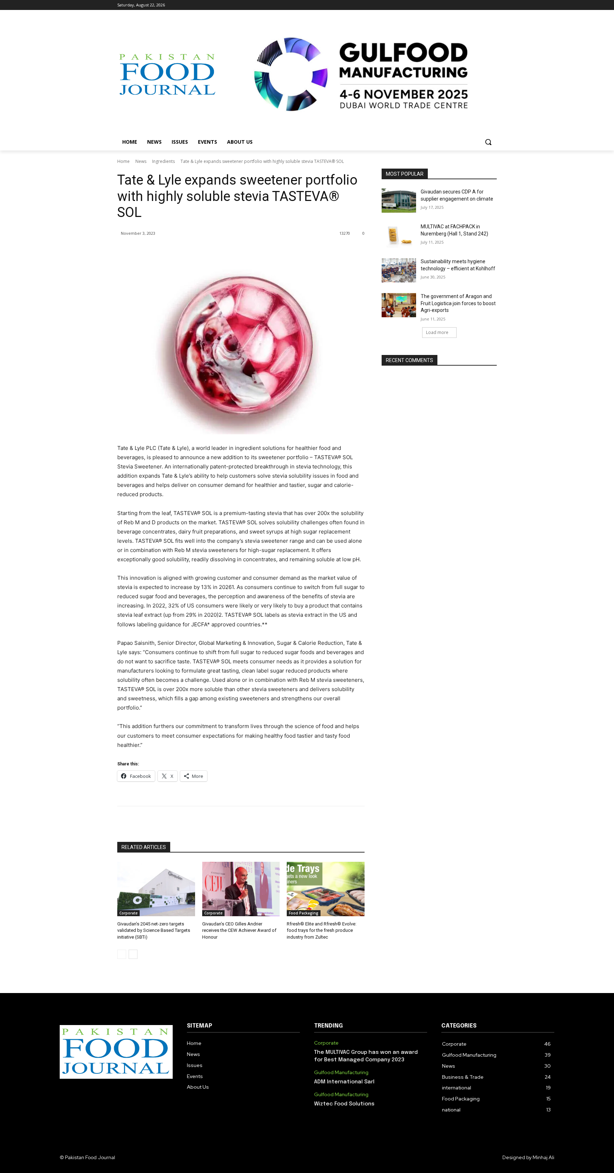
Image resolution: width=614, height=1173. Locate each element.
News (140, 161)
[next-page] (133, 954)
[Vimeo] (483, 5)
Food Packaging (303, 913)
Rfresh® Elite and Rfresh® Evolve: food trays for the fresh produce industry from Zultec (321, 930)
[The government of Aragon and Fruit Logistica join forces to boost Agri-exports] (399, 305)
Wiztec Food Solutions (344, 1104)
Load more (437, 332)
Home (123, 161)
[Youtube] (493, 5)
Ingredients (163, 161)
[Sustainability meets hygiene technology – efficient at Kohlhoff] (399, 270)
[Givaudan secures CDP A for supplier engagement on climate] (399, 201)
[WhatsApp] (217, 251)
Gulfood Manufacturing (341, 1073)
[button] (488, 141)
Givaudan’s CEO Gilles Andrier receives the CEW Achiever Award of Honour (239, 930)
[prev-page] (121, 954)
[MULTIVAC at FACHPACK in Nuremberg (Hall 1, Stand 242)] (399, 235)
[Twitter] (473, 5)
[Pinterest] (201, 251)
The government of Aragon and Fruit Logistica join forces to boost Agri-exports (458, 303)
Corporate (128, 913)
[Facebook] (453, 5)
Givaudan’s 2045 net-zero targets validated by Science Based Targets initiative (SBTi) (153, 930)
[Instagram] (463, 5)
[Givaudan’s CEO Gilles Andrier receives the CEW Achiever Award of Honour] (241, 889)
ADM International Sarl (344, 1082)
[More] (234, 251)
